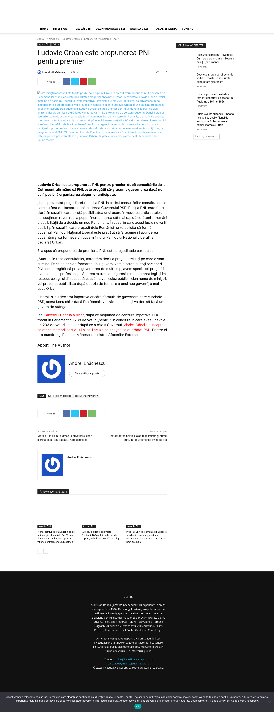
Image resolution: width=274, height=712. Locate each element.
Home (44, 28)
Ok (138, 706)
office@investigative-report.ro (133, 659)
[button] (232, 29)
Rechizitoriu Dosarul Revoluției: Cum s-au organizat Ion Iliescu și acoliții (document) (215, 58)
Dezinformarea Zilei (110, 28)
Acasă (40, 38)
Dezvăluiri (83, 28)
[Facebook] (66, 81)
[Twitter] (75, 81)
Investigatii (61, 28)
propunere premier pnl (87, 395)
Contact (188, 28)
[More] (101, 81)
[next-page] (45, 551)
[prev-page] (39, 551)
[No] (269, 702)
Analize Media (166, 28)
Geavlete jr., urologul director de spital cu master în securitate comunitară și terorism (215, 78)
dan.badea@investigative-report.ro (128, 663)
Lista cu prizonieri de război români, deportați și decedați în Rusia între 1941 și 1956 (215, 98)
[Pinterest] (83, 81)
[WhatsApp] (92, 81)
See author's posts (87, 373)
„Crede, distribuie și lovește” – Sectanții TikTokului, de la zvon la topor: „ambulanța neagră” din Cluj (100, 535)
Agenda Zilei (139, 28)
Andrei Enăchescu (55, 72)
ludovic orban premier (59, 395)
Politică (56, 44)
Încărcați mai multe (205, 136)
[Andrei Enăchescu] (39, 72)
